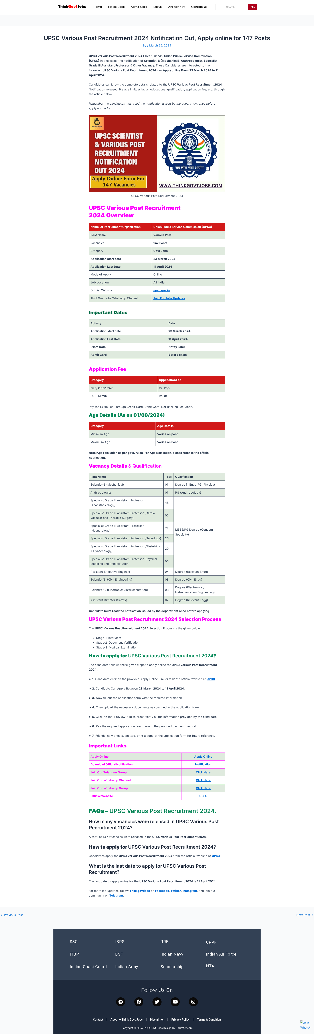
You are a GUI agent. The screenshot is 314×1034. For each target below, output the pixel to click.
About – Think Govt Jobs (126, 1019)
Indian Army (126, 966)
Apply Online (203, 756)
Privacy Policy (180, 1019)
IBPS (119, 941)
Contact (98, 1019)
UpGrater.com (184, 1028)
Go (253, 7)
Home (97, 7)
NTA (210, 966)
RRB (165, 941)
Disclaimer (157, 1019)
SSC (74, 941)
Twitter (176, 891)
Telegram (116, 895)
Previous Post (11, 914)
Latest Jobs (116, 7)
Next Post (305, 914)
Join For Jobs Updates (169, 298)
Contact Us (199, 7)
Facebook (162, 891)
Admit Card (139, 7)
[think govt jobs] (72, 6)
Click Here (203, 772)
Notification (203, 764)
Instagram (190, 891)
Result (157, 7)
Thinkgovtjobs (140, 891)
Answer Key (176, 7)
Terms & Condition (209, 1019)
